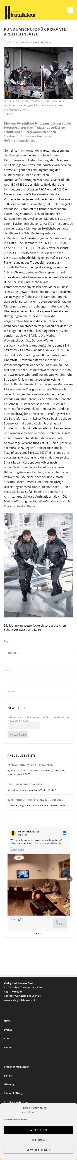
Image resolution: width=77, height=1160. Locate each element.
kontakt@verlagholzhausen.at (22, 995)
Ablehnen (38, 1140)
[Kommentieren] (18, 923)
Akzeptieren (38, 1130)
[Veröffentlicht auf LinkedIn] (64, 833)
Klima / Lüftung (13, 1093)
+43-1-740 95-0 (13, 991)
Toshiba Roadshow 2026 (25, 784)
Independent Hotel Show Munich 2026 (35, 800)
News (48, 42)
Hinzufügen (18, 734)
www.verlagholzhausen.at (19, 1000)
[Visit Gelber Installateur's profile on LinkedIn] (14, 833)
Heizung (9, 1084)
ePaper (8, 1047)
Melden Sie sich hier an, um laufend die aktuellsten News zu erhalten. (39, 719)
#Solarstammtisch (46, 843)
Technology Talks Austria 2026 (30, 765)
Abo (6, 1038)
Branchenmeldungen (16, 1066)
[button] (7, 879)
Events (8, 1029)
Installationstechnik (31, 42)
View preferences (38, 1150)
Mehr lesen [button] (17, 849)
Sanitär (8, 1075)
